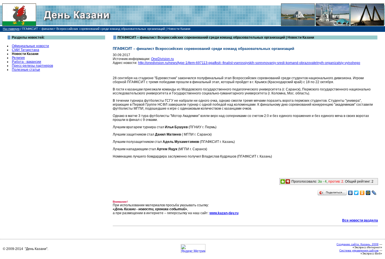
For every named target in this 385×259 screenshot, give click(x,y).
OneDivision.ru (162, 59)
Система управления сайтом (359, 250)
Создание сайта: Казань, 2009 (358, 244)
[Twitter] (356, 192)
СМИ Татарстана (25, 50)
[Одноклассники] (362, 192)
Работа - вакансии (26, 62)
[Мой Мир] (368, 192)
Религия (18, 58)
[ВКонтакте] (350, 192)
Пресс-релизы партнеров (32, 66)
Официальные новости (30, 46)
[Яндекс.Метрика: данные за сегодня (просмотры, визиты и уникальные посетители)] (193, 248)
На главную (11, 28)
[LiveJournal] (374, 192)
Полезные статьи (26, 70)
